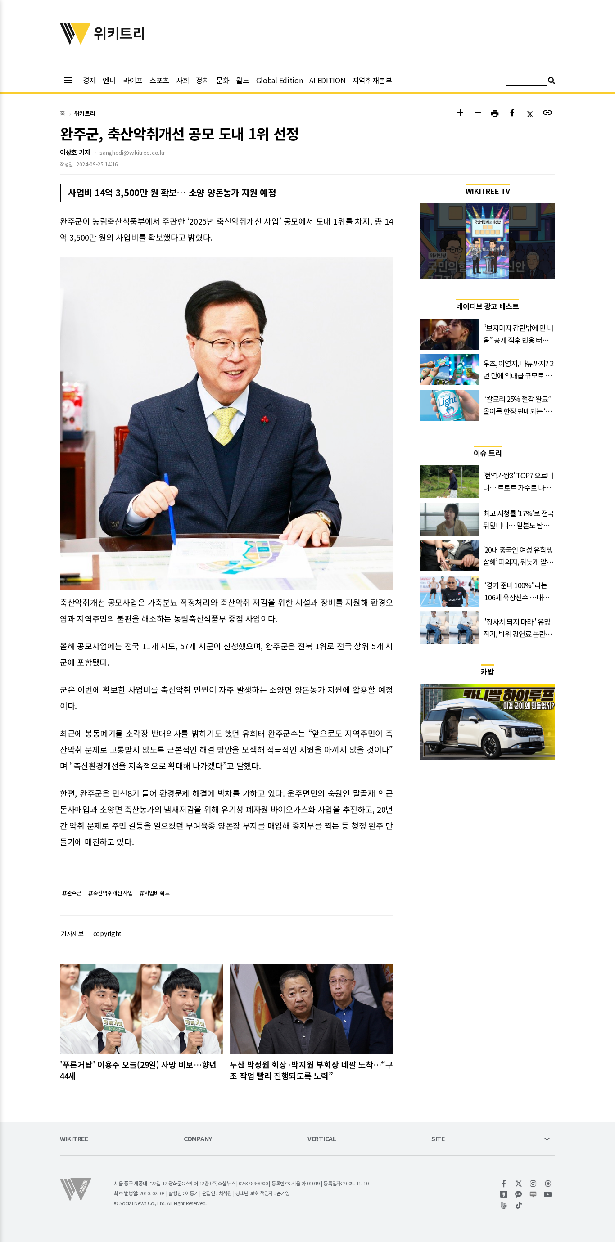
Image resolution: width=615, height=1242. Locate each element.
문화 (222, 80)
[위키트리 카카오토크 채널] (518, 1194)
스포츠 (159, 80)
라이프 (133, 80)
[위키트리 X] (518, 1183)
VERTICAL (322, 1139)
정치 (202, 80)
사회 (182, 80)
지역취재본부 (372, 80)
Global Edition (279, 80)
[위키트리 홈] (75, 41)
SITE (438, 1139)
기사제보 (72, 933)
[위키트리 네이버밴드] (504, 1205)
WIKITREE (74, 1139)
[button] (460, 113)
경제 (89, 80)
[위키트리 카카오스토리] (504, 1194)
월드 (242, 80)
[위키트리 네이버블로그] (533, 1194)
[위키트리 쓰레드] (548, 1183)
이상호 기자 (75, 152)
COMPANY (198, 1139)
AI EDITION (327, 80)
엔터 (109, 80)
